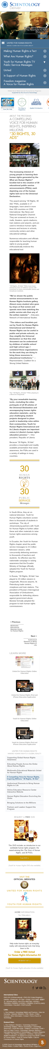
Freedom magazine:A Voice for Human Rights (19, 82)
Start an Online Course (11, 1030)
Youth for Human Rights (24, 1037)
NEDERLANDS (12, 1001)
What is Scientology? (25, 1026)
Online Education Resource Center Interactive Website (21, 791)
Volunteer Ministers (17, 1014)
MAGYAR (29, 1001)
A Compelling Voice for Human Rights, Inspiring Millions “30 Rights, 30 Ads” (23, 778)
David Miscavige (17, 1028)
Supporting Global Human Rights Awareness (21, 759)
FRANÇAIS (14, 999)
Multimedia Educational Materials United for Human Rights (24, 771)
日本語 (28, 999)
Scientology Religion (10, 1026)
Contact (26, 1016)
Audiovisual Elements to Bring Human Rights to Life (23, 784)
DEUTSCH (21, 1001)
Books (32, 1014)
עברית (21, 999)
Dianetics (19, 1025)
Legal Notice (38, 1046)
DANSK (6, 999)
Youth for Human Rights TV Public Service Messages (19, 63)
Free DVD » (24, 858)
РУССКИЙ (35, 999)
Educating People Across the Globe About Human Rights (22, 765)
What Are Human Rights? (18, 56)
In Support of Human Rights (20, 76)
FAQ (26, 1014)
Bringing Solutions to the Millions (21, 803)
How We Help (7, 109)
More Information (16, 1016)
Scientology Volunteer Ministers (30, 1030)
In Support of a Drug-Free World (28, 1035)
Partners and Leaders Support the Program (21, 808)
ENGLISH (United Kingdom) (33, 997)
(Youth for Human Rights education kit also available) (24, 968)
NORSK (36, 1001)
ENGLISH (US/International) (13, 997)
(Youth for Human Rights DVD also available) (24, 865)
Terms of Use (28, 1046)
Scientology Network (30, 1025)
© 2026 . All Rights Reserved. (23, 1044)
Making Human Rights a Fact (20, 51)
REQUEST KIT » (24, 960)
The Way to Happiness (22, 108)
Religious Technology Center (34, 1028)
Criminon (30, 1034)
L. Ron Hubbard (9, 1012)
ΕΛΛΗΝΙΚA (8, 1005)
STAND (7, 1034)
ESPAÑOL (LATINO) (18, 1003)
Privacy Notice (7, 1046)
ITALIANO (16, 1005)
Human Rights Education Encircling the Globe (24, 797)
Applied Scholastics (36, 108)
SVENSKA (7, 1003)
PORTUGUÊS (26, 1005)
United (7, 70)
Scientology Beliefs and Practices (27, 1012)
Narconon (38, 1034)
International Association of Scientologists (17, 1032)
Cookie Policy (17, 1046)
